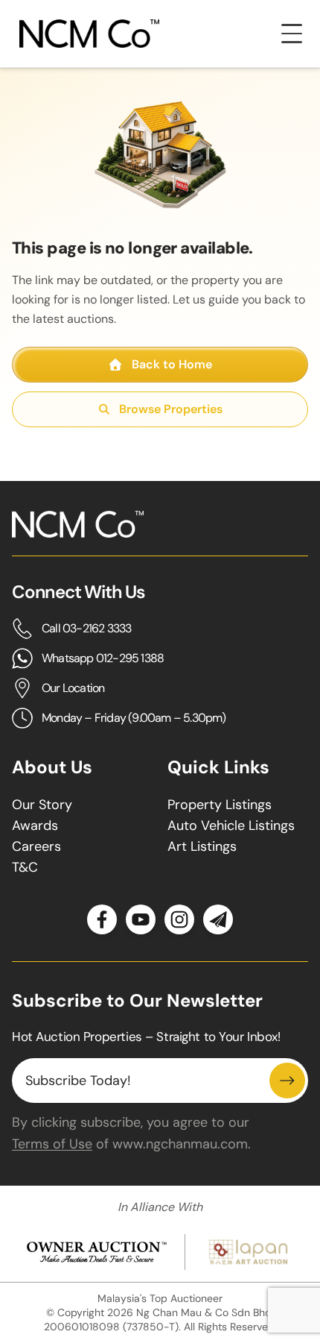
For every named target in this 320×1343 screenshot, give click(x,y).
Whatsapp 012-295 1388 (103, 658)
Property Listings (219, 805)
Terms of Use (52, 1144)
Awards (35, 825)
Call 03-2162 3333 (86, 628)
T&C (25, 867)
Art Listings (202, 846)
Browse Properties (171, 409)
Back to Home (172, 364)
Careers (36, 846)
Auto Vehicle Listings (231, 825)
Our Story (42, 805)
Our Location (73, 688)
